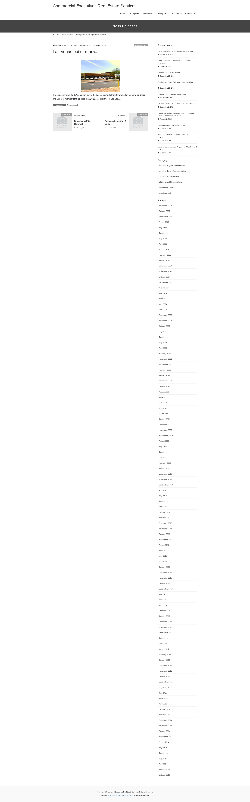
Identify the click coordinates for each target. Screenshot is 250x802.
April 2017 (163, 600)
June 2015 (163, 698)
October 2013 (164, 775)
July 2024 (163, 293)
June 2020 (163, 452)
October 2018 (164, 534)
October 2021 (164, 386)
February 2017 (165, 611)
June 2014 (163, 753)
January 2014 (164, 769)
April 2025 (163, 244)
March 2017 (164, 605)
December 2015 (165, 665)
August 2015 (164, 687)
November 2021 (165, 381)
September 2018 (166, 540)
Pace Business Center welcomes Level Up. (175, 51)
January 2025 (164, 260)
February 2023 (165, 353)
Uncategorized (140, 45)
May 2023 (163, 343)
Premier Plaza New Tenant (169, 73)
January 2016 (164, 660)
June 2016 (163, 638)
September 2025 (166, 217)
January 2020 (164, 468)
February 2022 (165, 370)
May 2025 (163, 238)
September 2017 (166, 589)
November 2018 (165, 529)
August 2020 (164, 441)
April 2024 (163, 310)
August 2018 (164, 545)
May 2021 (163, 403)
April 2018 (163, 561)
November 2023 (165, 321)
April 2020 (163, 457)
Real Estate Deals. (166, 187)
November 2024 (165, 271)
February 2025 (165, 255)
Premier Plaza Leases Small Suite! (172, 94)
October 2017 (164, 583)
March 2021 (164, 414)
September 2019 (166, 485)
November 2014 (165, 726)
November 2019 (165, 479)
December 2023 (165, 315)
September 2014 (166, 737)
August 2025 (164, 222)
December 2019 (165, 474)
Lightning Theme (125, 796)
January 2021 (164, 419)
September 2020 (166, 435)
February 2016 (165, 654)
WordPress (113, 796)
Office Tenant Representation (171, 182)
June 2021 (163, 397)
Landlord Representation (169, 176)
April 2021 (163, 408)
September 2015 (166, 682)
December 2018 (165, 523)
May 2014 (163, 759)
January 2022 (164, 375)
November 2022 (165, 359)
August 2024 (164, 288)
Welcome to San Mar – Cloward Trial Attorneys (177, 104)
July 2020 (163, 446)
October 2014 (164, 731)
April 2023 (163, 348)
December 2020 (165, 425)
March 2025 (164, 249)
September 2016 (166, 633)
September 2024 (166, 282)
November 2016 (165, 627)
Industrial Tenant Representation (172, 171)
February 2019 (165, 512)
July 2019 (163, 496)
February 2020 (165, 463)
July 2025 (163, 228)
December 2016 (165, 622)
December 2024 (165, 266)
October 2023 (164, 326)
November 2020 (165, 430)
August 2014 (164, 742)
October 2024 (164, 277)
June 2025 (163, 233)
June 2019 (163, 501)
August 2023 (164, 331)
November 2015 (165, 671)
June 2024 (163, 299)
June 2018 (163, 550)
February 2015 (165, 709)
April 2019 (163, 507)
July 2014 (163, 748)
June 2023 (163, 337)
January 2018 (164, 567)
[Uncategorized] (62, 119)
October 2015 (164, 676)
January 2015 (164, 715)
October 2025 (164, 211)
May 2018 (163, 556)
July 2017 (163, 594)
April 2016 (163, 644)
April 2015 (163, 704)
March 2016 (164, 649)
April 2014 (163, 764)
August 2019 (164, 490)
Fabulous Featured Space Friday (171, 125)
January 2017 (164, 616)
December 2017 (165, 572)
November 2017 (165, 578)
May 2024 (163, 304)
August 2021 (164, 392)
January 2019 (164, 518)
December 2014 (165, 720)
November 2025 (165, 206)
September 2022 (166, 364)
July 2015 (163, 693)
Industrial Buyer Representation (172, 166)
